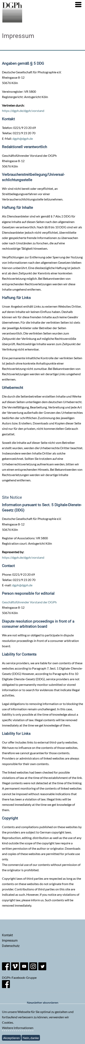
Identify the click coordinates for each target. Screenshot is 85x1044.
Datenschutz (11, 946)
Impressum (10, 940)
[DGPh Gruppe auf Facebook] (6, 987)
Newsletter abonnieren (42, 1002)
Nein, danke (31, 1038)
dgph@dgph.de (22, 138)
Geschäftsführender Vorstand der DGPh (29, 602)
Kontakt (7, 935)
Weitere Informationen (17, 1028)
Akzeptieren (11, 1038)
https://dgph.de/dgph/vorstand (23, 110)
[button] (78, 4)
